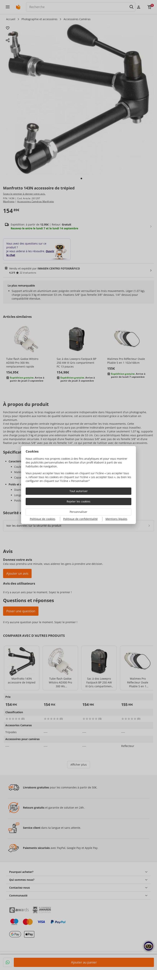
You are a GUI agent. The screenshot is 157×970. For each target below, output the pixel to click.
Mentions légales (116, 519)
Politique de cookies (42, 519)
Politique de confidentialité (80, 519)
